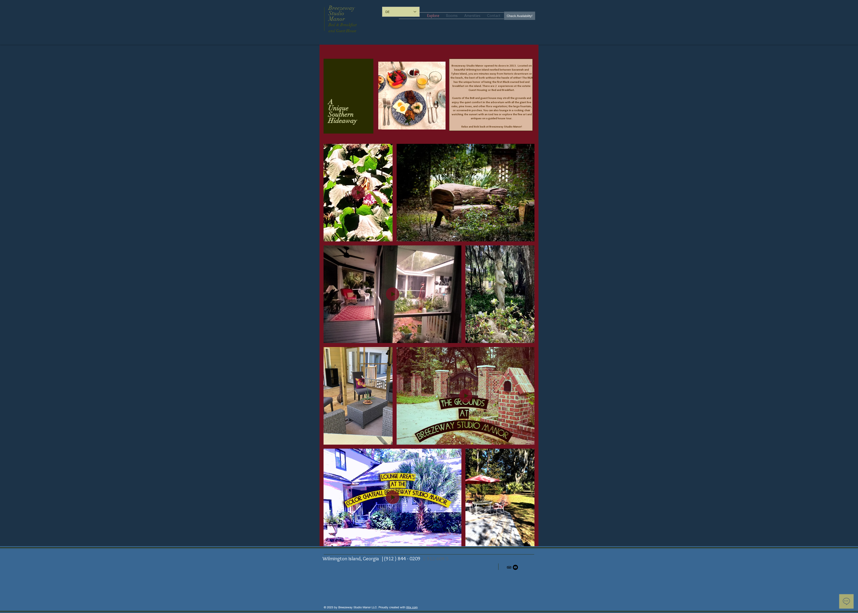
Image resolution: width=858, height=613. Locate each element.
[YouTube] (515, 567)
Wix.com (412, 607)
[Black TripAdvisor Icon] (509, 567)
